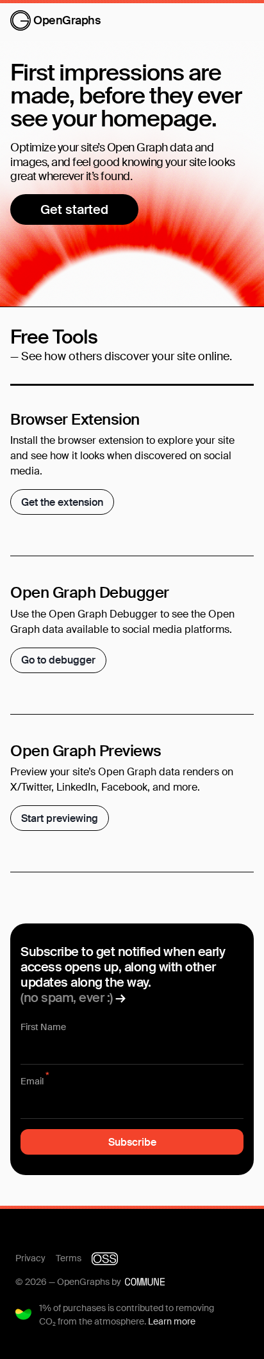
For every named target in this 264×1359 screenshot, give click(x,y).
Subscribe (132, 1142)
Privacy (30, 1258)
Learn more (171, 1321)
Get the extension (62, 502)
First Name (43, 1027)
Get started (74, 209)
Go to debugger (58, 660)
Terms (68, 1258)
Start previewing (59, 818)
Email (35, 1081)
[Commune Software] (145, 1282)
